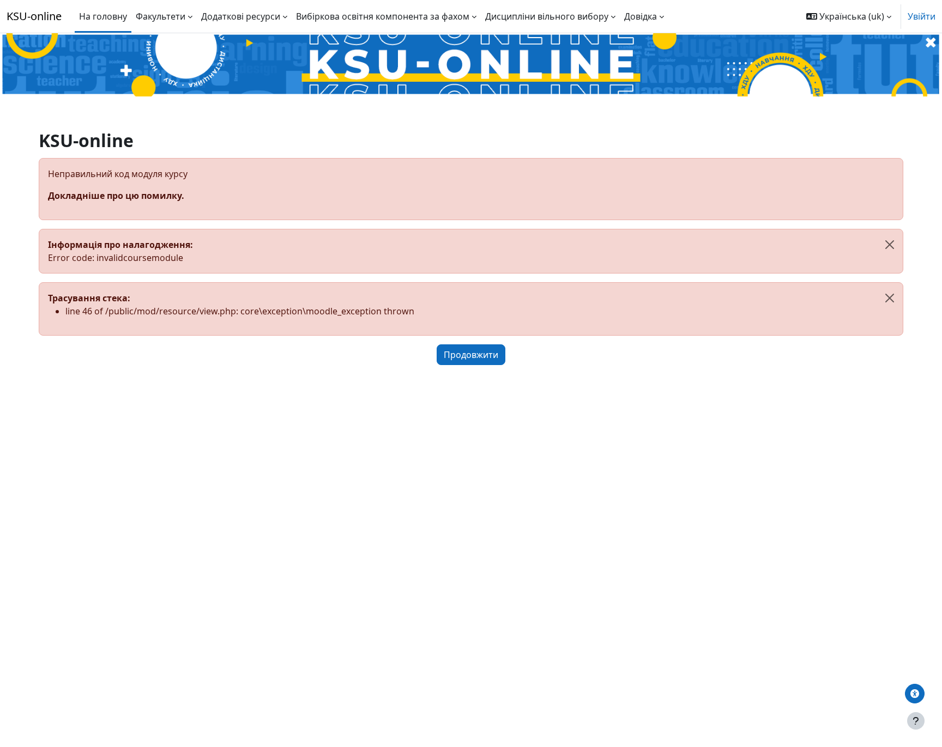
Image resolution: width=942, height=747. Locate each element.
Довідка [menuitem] (640, 16)
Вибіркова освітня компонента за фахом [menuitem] (382, 16)
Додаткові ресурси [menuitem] (240, 16)
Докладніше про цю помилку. (116, 196)
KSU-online (34, 16)
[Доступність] (915, 693)
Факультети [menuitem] (160, 16)
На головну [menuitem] (103, 16)
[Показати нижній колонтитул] (916, 721)
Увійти (921, 16)
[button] (848, 16)
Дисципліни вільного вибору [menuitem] (546, 16)
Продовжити (471, 355)
